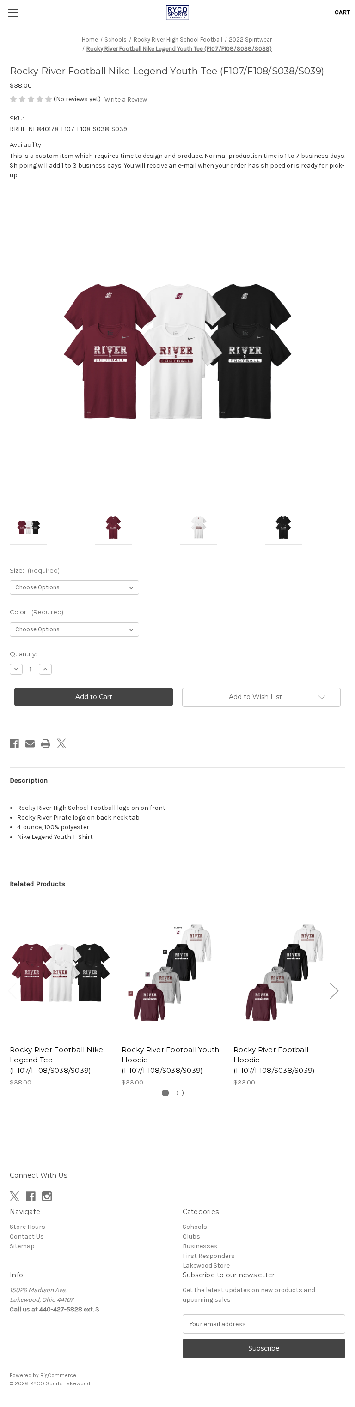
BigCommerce (58, 1375)
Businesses (200, 1246)
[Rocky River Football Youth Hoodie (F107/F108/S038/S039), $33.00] (172, 972)
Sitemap (22, 1246)
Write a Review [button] (125, 99)
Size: (35, 570)
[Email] (30, 743)
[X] (61, 743)
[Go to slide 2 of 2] (180, 1093)
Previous (12, 990)
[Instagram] (47, 1196)
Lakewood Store (206, 1265)
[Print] (45, 743)
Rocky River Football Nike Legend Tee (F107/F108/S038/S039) (56, 1060)
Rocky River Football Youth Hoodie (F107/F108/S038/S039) (171, 1060)
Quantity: (23, 654)
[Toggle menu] (12, 12)
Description (29, 780)
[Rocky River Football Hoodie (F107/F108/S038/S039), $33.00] (284, 972)
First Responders (209, 1256)
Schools (195, 1227)
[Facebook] (14, 743)
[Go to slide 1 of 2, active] (165, 1093)
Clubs (191, 1236)
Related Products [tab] (37, 884)
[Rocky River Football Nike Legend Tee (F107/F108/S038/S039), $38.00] (60, 972)
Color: (36, 612)
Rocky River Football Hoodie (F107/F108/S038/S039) (274, 1060)
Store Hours (27, 1227)
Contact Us (27, 1236)
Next (333, 990)
